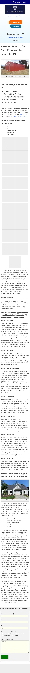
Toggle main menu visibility (4, 2)
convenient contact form (18, 116)
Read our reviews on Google (15, 16)
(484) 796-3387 (21, 2)
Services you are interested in (10, 632)
